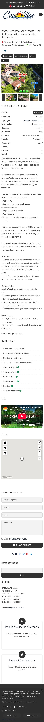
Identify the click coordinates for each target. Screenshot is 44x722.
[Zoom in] (39, 451)
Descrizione (7, 56)
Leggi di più (19, 698)
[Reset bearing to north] (39, 458)
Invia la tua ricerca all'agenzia (22, 627)
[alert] (22, 705)
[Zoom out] (39, 454)
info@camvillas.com (15, 3)
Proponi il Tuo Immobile (22, 660)
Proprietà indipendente (33, 121)
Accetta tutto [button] (12, 715)
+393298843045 (34, 3)
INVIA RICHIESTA (23, 545)
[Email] (16, 554)
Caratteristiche (21, 56)
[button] (22, 710)
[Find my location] (39, 447)
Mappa (5, 60)
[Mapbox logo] (7, 477)
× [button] (42, 690)
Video (32, 56)
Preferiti (31, 6)
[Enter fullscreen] (39, 442)
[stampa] (13, 554)
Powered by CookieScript (9, 719)
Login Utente (20, 6)
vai (23, 575)
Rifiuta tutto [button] (32, 715)
